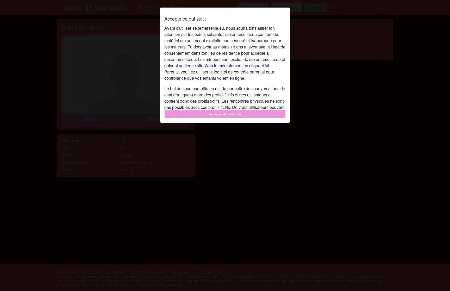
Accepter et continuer (225, 114)
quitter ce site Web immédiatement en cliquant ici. (224, 66)
